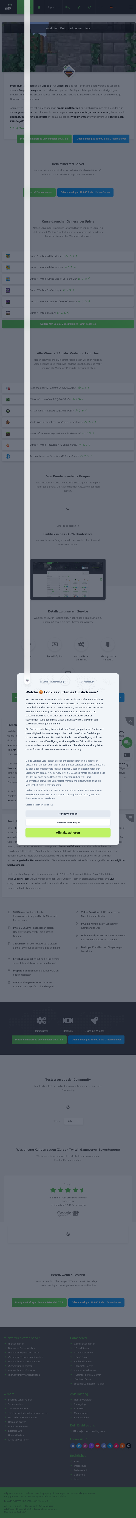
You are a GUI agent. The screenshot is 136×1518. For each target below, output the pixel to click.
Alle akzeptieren (68, 832)
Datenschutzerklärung (68, 749)
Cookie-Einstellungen (68, 822)
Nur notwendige (68, 813)
